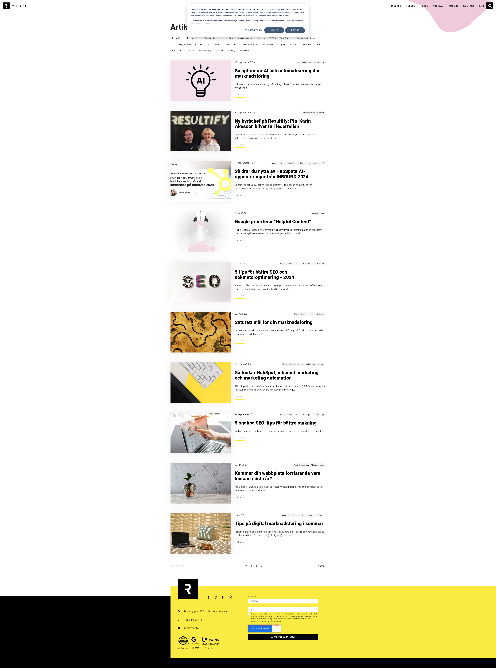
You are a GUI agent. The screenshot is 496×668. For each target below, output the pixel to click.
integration (306, 44)
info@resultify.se (192, 628)
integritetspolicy (275, 621)
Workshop (244, 50)
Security (231, 50)
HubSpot (229, 38)
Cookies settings (253, 30)
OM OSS (453, 6)
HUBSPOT (411, 6)
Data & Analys (286, 38)
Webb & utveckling (212, 38)
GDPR (192, 50)
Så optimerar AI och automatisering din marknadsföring (277, 73)
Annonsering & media (181, 44)
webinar (318, 44)
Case (425, 6)
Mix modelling (205, 50)
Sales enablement (250, 44)
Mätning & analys (245, 38)
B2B (236, 44)
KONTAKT (468, 6)
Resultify (261, 38)
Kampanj (281, 44)
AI (208, 44)
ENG (481, 6)
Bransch (216, 44)
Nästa (321, 566)
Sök (488, 4)
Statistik (293, 44)
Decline (295, 30)
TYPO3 (272, 38)
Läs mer (239, 94)
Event (227, 44)
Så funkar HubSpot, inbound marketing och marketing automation (277, 375)
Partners (219, 50)
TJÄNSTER (395, 6)
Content (198, 44)
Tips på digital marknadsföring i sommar (279, 523)
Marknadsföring (193, 38)
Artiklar (438, 6)
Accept (274, 30)
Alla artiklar (177, 38)
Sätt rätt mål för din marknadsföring (274, 322)
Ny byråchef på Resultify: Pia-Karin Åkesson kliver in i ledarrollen (273, 123)
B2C (174, 50)
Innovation (268, 44)
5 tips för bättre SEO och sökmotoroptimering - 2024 (264, 274)
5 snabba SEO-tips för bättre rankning (276, 423)
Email (182, 50)
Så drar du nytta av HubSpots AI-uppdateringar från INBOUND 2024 (271, 174)
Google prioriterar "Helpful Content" (273, 221)
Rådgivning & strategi (306, 38)
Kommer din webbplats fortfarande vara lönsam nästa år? (277, 476)
